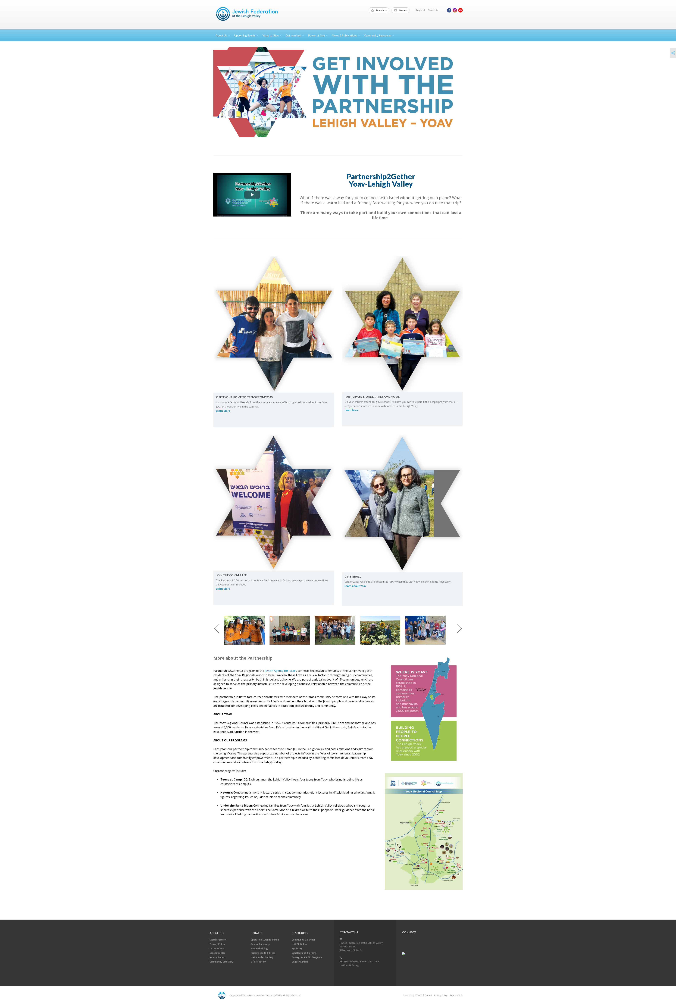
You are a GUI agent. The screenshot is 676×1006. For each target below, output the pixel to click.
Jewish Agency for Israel (280, 671)
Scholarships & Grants (304, 952)
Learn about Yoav (355, 586)
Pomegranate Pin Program (307, 957)
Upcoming (244, 35)
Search (431, 10)
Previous (216, 628)
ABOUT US (216, 933)
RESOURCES (300, 933)
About (221, 35)
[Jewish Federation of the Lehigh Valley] (247, 14)
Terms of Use (216, 948)
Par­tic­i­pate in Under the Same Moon (372, 396)
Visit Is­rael (353, 576)
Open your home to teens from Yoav (244, 397)
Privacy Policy (217, 944)
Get (293, 35)
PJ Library (297, 948)
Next (459, 628)
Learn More (223, 410)
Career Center (217, 952)
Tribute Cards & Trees (263, 952)
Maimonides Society (262, 957)
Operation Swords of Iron (265, 939)
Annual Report (217, 957)
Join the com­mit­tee (231, 575)
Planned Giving (259, 948)
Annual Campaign (260, 944)
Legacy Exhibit (300, 961)
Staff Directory (217, 939)
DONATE (256, 933)
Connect (403, 10)
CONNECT (409, 932)
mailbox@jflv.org (349, 965)
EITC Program (258, 961)
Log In (419, 10)
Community (377, 35)
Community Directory (221, 961)
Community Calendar (303, 939)
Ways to (270, 35)
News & (344, 35)
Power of (316, 35)
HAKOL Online (299, 944)
